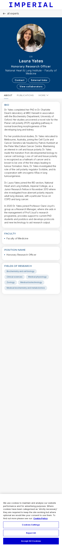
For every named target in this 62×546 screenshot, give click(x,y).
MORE (42, 95)
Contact (19, 80)
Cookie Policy (40, 518)
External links (39, 80)
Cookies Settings (31, 524)
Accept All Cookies (31, 541)
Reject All (31, 533)
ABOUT (8, 95)
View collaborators (31, 86)
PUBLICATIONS (25, 95)
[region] (31, 520)
